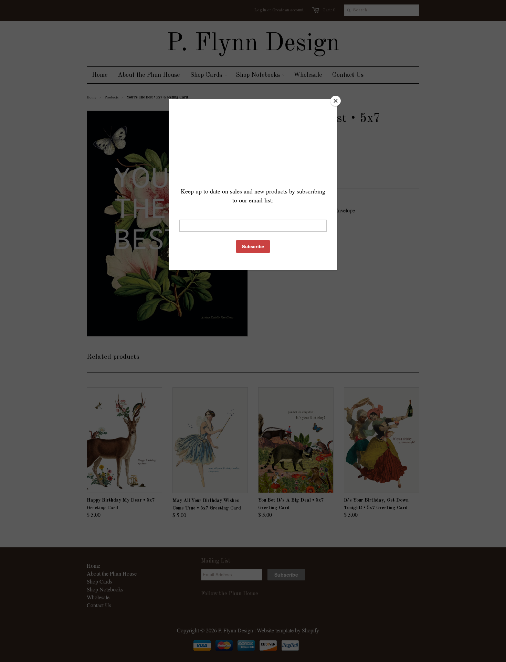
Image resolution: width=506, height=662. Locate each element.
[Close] (335, 101)
